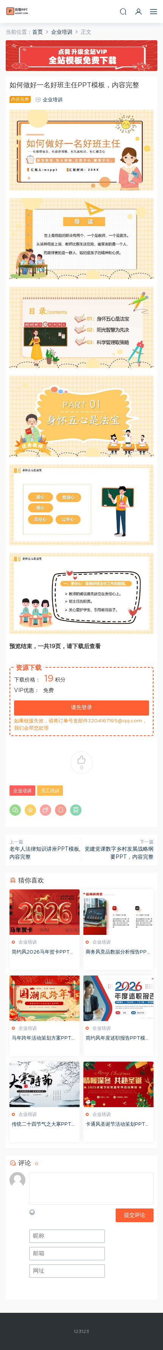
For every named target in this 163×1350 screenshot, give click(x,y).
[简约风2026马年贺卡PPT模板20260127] (44, 912)
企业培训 (53, 100)
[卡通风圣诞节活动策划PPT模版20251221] (118, 1084)
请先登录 (81, 707)
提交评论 (134, 1215)
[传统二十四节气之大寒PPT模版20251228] (44, 1084)
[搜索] (123, 11)
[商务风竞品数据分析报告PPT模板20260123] (118, 912)
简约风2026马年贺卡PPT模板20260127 (43, 953)
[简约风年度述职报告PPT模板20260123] (118, 998)
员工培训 (50, 790)
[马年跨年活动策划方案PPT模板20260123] (44, 998)
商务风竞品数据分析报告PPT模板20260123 (118, 953)
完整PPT (17, 11)
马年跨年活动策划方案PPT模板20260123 (44, 1039)
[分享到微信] (15, 810)
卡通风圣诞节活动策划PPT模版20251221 (118, 1125)
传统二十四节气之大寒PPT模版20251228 (44, 1125)
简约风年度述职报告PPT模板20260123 (118, 1039)
